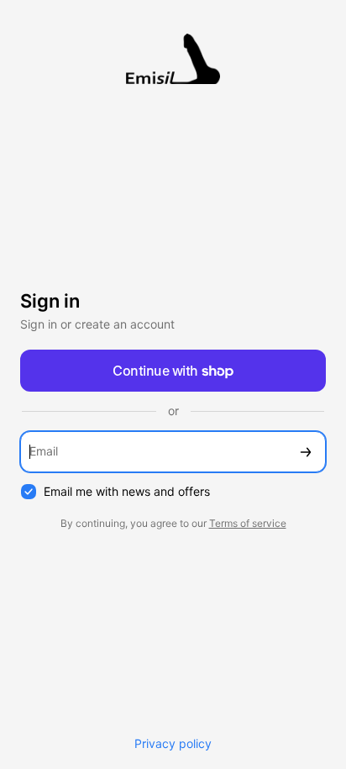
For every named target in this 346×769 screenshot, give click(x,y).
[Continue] (305, 451)
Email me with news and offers (127, 491)
